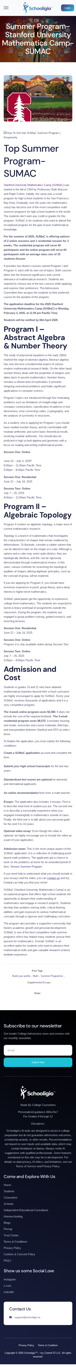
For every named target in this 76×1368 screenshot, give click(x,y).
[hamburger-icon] (6, 8)
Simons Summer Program (26, 866)
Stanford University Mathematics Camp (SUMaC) (34, 185)
